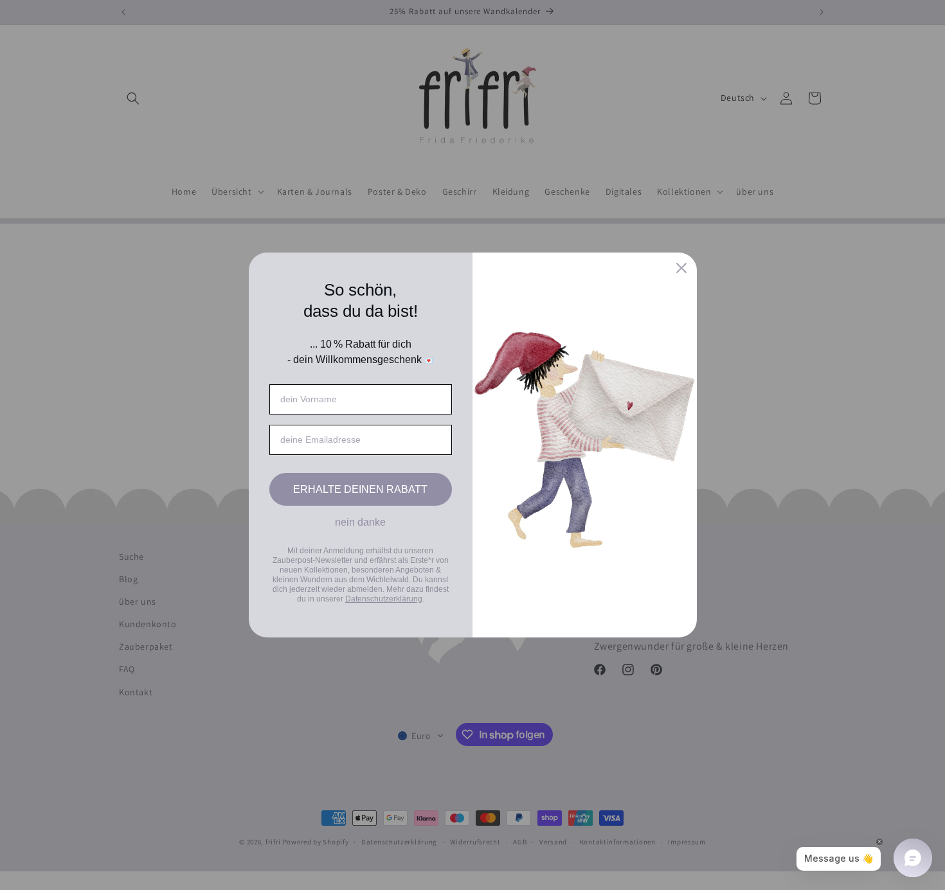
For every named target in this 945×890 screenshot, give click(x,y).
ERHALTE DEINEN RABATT (360, 489)
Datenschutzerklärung (383, 598)
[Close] (681, 268)
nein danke (360, 522)
